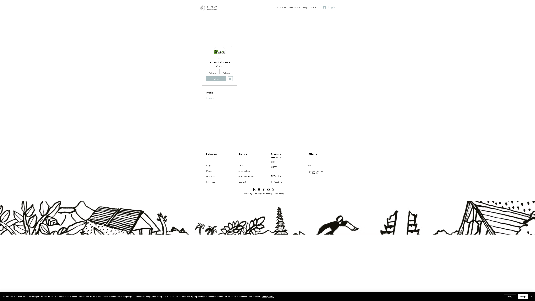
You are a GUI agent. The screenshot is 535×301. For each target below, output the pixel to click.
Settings (510, 296)
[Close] (531, 296)
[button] (281, 7)
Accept (523, 296)
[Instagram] (259, 189)
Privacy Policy (268, 296)
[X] (273, 189)
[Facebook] (263, 189)
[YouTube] (268, 189)
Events (210, 98)
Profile (209, 92)
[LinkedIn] (254, 189)
